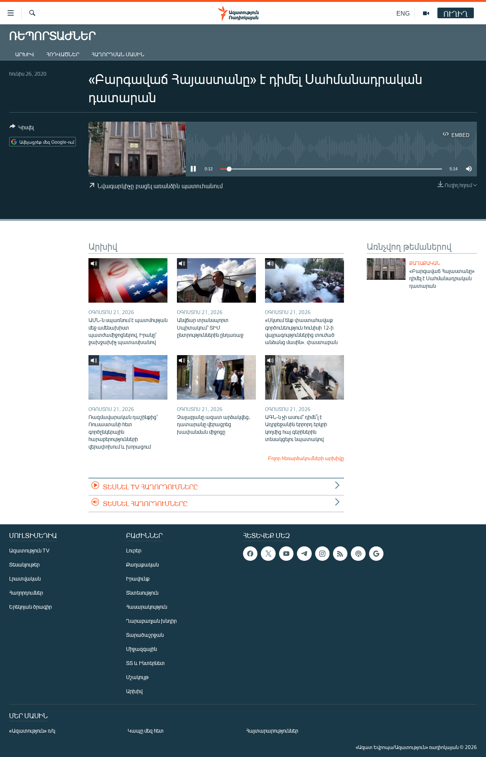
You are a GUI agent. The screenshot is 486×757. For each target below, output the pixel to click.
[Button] (21, 128)
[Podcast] (358, 553)
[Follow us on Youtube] (286, 553)
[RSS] (340, 553)
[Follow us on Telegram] (304, 553)
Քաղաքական (424, 263)
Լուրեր (133, 550)
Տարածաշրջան (145, 635)
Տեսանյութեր (24, 564)
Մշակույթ (137, 677)
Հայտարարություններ (272, 730)
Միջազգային (141, 649)
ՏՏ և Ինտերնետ (145, 663)
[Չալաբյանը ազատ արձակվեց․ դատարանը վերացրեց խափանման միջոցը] (216, 377)
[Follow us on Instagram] (322, 553)
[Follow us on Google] (376, 553)
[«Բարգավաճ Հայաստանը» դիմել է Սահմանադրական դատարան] (386, 269)
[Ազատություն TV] (426, 13)
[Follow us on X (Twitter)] (268, 553)
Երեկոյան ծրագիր (30, 606)
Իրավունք (138, 578)
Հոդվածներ (62, 54)
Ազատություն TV (29, 550)
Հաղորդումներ (26, 592)
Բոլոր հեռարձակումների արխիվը (306, 458)
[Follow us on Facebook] (250, 553)
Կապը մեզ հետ (146, 730)
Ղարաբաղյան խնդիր (151, 620)
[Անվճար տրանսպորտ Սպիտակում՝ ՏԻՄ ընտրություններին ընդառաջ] (216, 280)
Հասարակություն (146, 606)
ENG (403, 13)
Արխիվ (24, 54)
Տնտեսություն (142, 592)
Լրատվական (25, 578)
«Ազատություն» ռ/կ (32, 730)
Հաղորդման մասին (118, 54)
